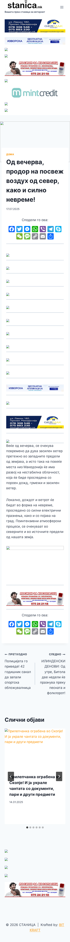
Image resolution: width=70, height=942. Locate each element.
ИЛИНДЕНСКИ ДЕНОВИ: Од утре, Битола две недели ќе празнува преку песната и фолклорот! (52, 674)
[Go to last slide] (11, 776)
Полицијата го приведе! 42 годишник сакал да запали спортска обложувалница (18, 671)
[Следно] (59, 776)
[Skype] (58, 229)
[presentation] (35, 749)
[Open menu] (61, 7)
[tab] (27, 827)
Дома (10, 154)
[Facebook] (12, 229)
